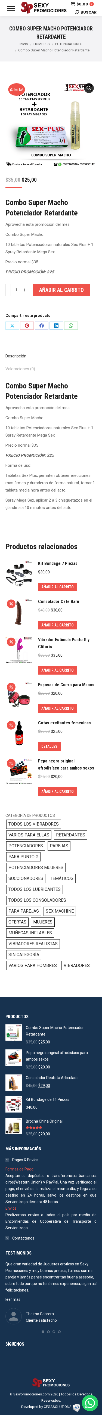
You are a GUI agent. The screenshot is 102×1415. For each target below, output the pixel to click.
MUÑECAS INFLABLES (30, 932)
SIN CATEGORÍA (23, 954)
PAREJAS (59, 845)
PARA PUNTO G (23, 856)
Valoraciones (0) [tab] (20, 368)
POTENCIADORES (25, 845)
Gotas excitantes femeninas (64, 722)
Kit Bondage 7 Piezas (58, 563)
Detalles (49, 746)
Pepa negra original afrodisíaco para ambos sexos (66, 764)
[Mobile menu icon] (11, 8)
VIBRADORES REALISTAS (33, 943)
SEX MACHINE (60, 911)
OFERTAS (17, 922)
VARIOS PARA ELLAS (28, 835)
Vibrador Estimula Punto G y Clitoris (63, 643)
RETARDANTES (70, 835)
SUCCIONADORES (25, 878)
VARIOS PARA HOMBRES (32, 965)
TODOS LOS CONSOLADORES (37, 900)
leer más (12, 1299)
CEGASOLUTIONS (58, 1407)
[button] (89, 88)
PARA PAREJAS (23, 911)
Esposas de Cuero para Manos (66, 684)
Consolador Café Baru (58, 601)
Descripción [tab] (15, 356)
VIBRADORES (77, 965)
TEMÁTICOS (61, 878)
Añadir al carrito (61, 290)
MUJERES (42, 922)
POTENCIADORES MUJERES (35, 867)
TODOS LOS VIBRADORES (33, 824)
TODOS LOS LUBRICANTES (34, 889)
